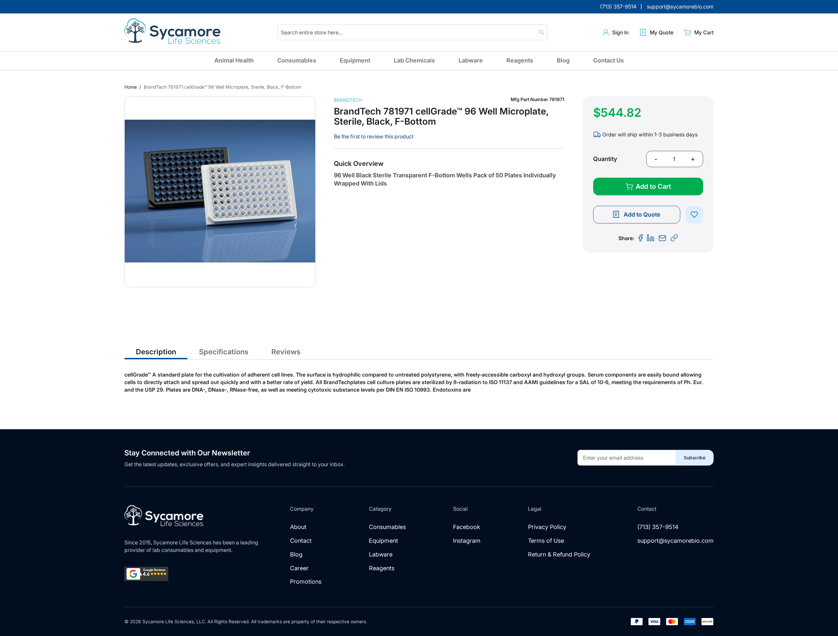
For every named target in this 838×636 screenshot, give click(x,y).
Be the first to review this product (373, 136)
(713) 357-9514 (658, 526)
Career (299, 568)
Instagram (467, 540)
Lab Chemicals (414, 60)
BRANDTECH (348, 100)
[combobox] (413, 32)
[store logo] (173, 32)
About (298, 526)
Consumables (296, 60)
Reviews (286, 351)
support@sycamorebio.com (675, 540)
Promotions (305, 581)
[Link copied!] (674, 238)
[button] (616, 32)
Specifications (223, 351)
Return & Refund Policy (559, 554)
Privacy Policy (547, 526)
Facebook (466, 526)
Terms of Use (546, 540)
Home (130, 87)
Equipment (355, 60)
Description (156, 351)
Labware (471, 60)
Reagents (519, 60)
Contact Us (608, 60)
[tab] (156, 351)
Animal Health (234, 60)
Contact (301, 540)
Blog (563, 60)
